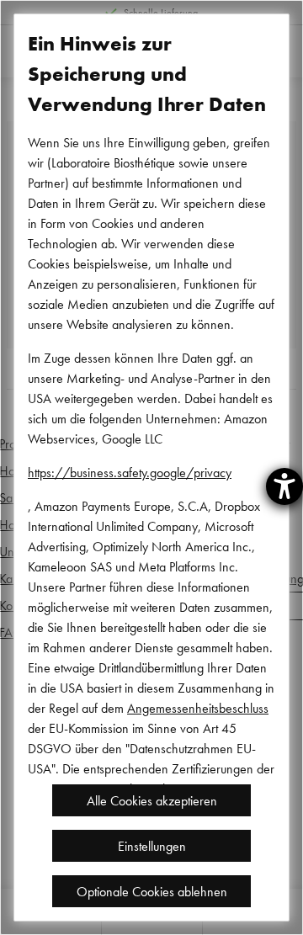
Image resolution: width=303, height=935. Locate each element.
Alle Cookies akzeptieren (152, 800)
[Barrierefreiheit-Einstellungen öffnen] (284, 486)
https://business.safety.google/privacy (129, 472)
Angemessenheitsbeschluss (197, 707)
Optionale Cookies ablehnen (152, 891)
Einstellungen (152, 845)
